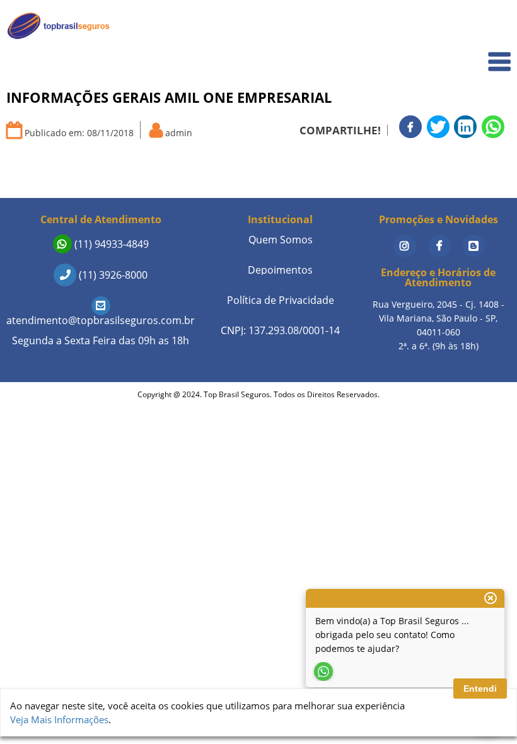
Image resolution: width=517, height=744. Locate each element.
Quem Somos (473, 54)
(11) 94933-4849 (110, 244)
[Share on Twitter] (438, 126)
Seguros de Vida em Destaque (438, 183)
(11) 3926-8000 (112, 275)
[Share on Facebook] (410, 126)
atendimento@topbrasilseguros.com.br (100, 320)
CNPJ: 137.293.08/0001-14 (280, 330)
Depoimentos (280, 270)
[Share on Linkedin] (465, 126)
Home (489, 26)
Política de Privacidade (280, 300)
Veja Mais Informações (59, 719)
